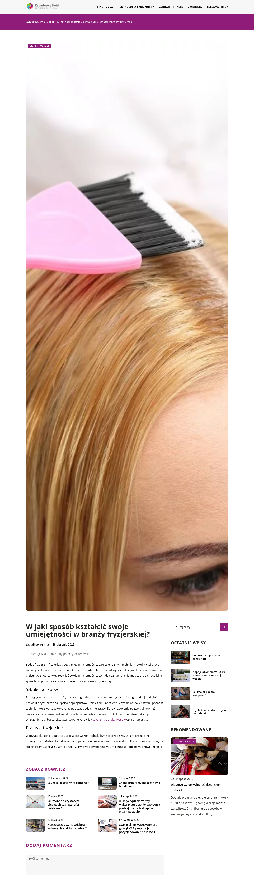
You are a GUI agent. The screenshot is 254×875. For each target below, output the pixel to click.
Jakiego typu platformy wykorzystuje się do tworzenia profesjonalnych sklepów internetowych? (139, 806)
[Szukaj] (224, 627)
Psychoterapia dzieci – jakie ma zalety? (210, 711)
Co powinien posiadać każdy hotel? (206, 657)
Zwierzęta (195, 6)
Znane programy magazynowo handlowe (139, 784)
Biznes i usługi (39, 45)
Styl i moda (105, 6)
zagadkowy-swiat (37, 644)
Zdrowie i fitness (171, 6)
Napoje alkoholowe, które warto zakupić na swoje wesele (209, 675)
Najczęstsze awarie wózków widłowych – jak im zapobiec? (67, 826)
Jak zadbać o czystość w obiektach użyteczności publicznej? (64, 804)
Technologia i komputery (136, 6)
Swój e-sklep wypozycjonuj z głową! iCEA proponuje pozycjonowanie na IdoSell (138, 828)
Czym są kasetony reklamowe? (68, 783)
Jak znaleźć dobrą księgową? (203, 693)
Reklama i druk (217, 6)
